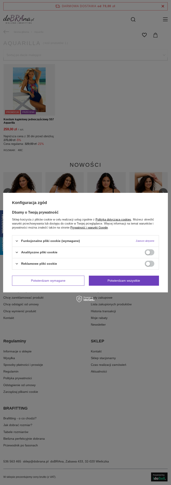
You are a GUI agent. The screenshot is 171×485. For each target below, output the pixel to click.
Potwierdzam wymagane (48, 280)
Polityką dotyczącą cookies (113, 219)
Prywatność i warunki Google (89, 227)
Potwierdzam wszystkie (124, 280)
